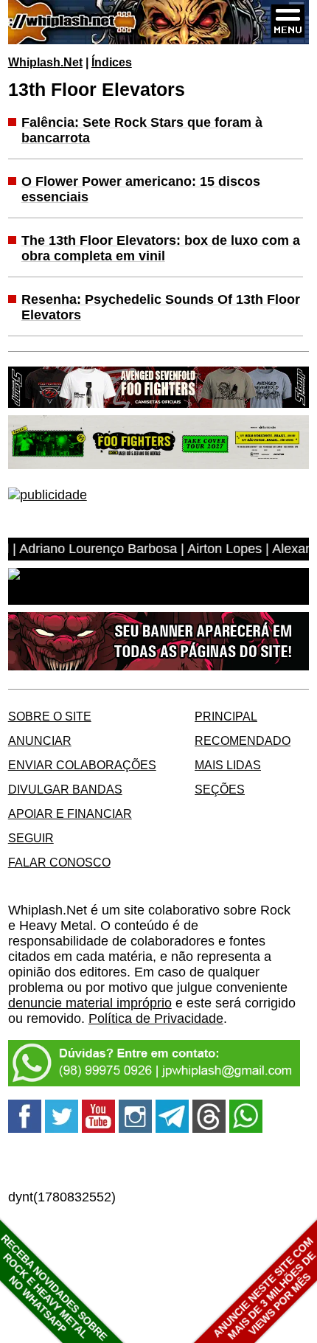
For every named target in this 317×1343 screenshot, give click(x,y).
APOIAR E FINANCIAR (70, 813)
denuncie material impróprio (90, 1003)
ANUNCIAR (40, 740)
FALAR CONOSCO (59, 862)
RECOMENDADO (242, 740)
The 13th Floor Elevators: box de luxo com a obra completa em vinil (160, 248)
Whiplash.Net (45, 62)
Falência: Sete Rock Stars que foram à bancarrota (141, 130)
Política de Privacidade (155, 1018)
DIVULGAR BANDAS (65, 789)
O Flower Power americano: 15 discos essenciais (140, 189)
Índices (111, 62)
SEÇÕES (220, 789)
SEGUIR (31, 837)
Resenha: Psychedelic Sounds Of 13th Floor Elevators (160, 307)
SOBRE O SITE (49, 716)
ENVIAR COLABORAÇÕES (82, 764)
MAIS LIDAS (228, 764)
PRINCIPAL (226, 716)
